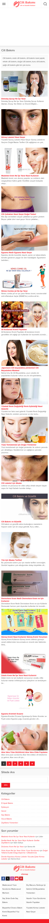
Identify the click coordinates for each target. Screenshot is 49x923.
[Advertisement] (25, 26)
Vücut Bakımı (6, 819)
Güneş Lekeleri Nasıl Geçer (13, 137)
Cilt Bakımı (5, 799)
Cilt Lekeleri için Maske (11, 483)
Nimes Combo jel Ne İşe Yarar (14, 291)
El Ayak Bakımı (7, 803)
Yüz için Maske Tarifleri (11, 560)
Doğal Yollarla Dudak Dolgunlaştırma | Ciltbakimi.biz (24, 851)
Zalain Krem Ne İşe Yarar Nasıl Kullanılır (18, 675)
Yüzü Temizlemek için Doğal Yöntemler (18, 445)
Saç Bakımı (5, 815)
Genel (3, 811)
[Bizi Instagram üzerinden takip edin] (12, 878)
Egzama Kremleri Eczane (12, 714)
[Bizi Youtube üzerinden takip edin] (17, 878)
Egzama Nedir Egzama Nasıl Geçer (16, 252)
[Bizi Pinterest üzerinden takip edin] (21, 878)
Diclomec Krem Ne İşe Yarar (12, 847)
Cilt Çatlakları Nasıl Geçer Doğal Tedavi (18, 214)
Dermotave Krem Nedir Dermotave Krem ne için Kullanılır (22, 599)
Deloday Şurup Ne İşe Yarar (13, 99)
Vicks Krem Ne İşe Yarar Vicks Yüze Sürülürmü (20, 850)
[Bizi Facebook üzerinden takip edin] (3, 878)
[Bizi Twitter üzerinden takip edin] (8, 878)
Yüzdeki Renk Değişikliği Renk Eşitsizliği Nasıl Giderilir (21, 407)
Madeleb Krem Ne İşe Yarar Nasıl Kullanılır (18, 836)
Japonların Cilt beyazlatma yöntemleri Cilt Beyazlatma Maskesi (20, 369)
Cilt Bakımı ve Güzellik (11, 521)
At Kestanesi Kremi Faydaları (14, 329)
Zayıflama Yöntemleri (9, 823)
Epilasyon (5, 807)
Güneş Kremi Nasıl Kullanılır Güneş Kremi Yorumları (24, 637)
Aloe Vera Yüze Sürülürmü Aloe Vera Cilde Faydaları (24, 752)
